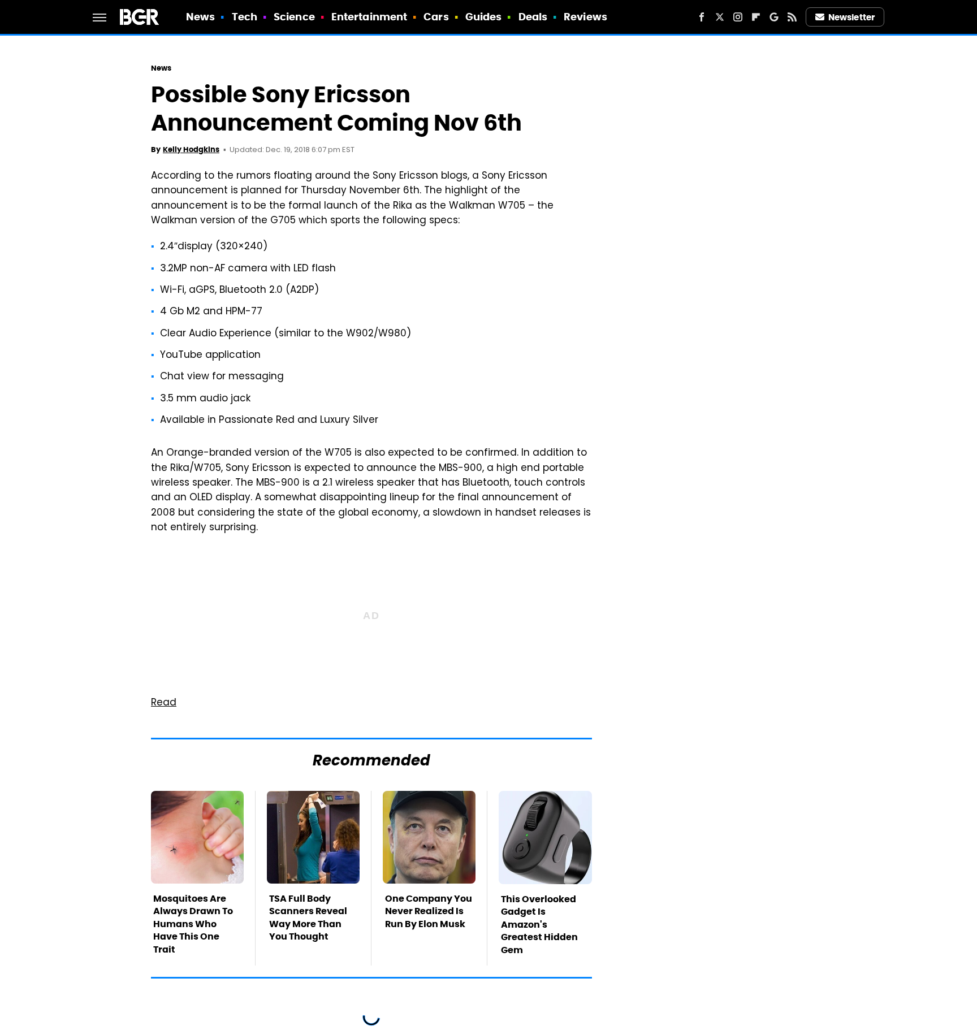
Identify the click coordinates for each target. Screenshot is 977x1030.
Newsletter (851, 17)
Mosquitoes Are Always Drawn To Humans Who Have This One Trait (193, 924)
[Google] (774, 16)
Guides (483, 16)
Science (294, 16)
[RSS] (792, 16)
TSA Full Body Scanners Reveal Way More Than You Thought (308, 917)
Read (163, 703)
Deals (533, 16)
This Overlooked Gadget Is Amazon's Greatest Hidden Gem (539, 924)
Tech (244, 16)
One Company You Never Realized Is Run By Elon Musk (428, 911)
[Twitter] (719, 16)
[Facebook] (701, 16)
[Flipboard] (755, 16)
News (200, 16)
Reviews (585, 16)
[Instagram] (737, 16)
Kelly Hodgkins (191, 149)
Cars (435, 16)
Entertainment (369, 16)
